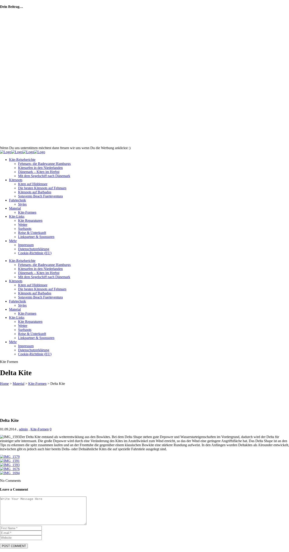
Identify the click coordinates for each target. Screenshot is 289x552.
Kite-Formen (37, 384)
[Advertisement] (154, 139)
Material (18, 384)
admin (23, 429)
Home (4, 384)
